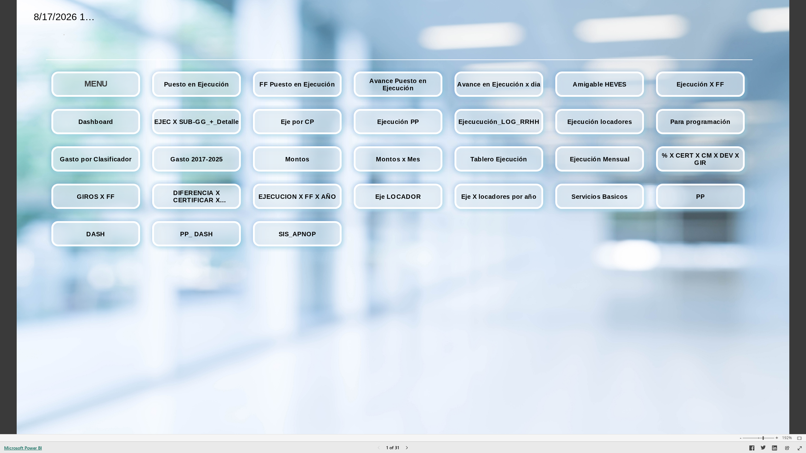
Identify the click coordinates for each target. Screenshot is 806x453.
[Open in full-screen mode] (799, 448)
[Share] (787, 448)
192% (787, 437)
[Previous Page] (379, 448)
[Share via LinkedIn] (774, 448)
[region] (403, 217)
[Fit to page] (797, 438)
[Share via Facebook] (751, 448)
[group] (64, 23)
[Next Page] (407, 448)
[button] (95, 84)
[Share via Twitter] (763, 448)
